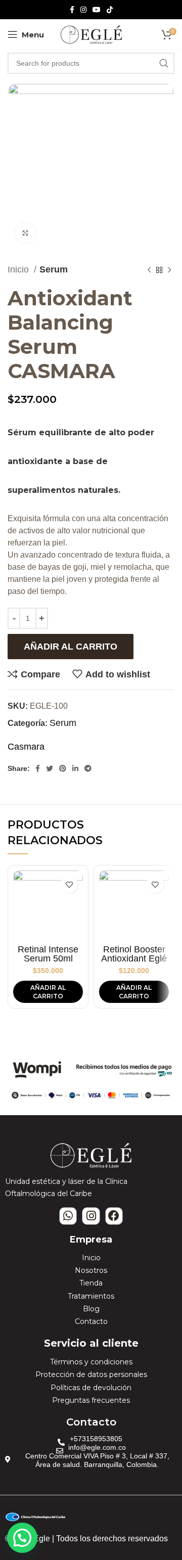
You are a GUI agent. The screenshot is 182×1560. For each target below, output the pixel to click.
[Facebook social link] (72, 10)
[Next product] (169, 270)
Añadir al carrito (70, 646)
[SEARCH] (163, 63)
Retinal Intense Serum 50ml (48, 953)
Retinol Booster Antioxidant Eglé (134, 953)
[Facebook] (114, 1216)
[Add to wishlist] (69, 884)
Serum (53, 269)
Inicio (19, 269)
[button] (22, 1538)
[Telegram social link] (88, 768)
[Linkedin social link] (75, 768)
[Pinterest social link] (62, 768)
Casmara (26, 747)
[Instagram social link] (83, 10)
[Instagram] (91, 1216)
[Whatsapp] (68, 1216)
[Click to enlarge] (25, 233)
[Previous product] (149, 270)
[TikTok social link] (110, 10)
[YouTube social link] (96, 10)
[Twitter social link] (49, 768)
